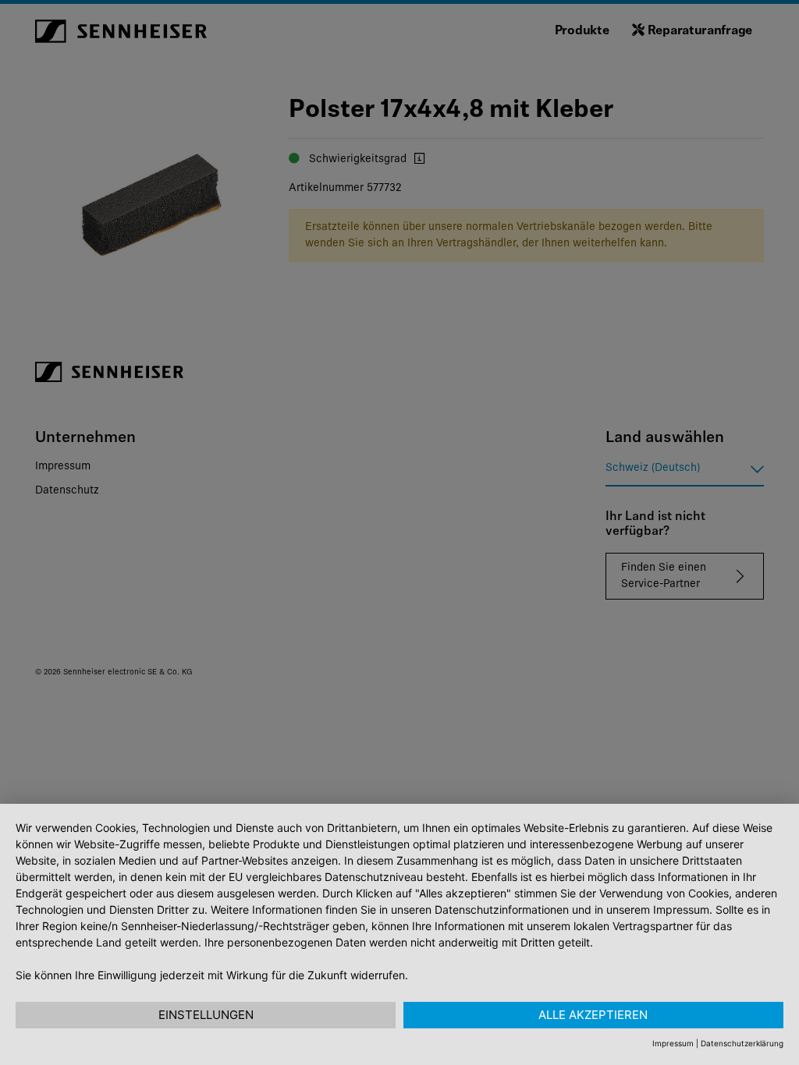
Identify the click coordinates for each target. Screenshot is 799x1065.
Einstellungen (206, 1014)
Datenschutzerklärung (742, 1043)
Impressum (673, 1043)
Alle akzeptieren (593, 1014)
